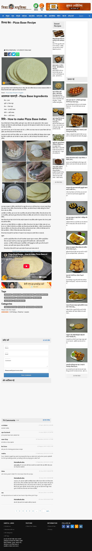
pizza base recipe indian (28, 294)
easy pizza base (8, 300)
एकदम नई (71, 79)
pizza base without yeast (41, 294)
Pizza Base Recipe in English (14, 92)
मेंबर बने (64, 16)
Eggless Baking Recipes (10, 307)
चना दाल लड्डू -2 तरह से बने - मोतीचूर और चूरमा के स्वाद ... (76, 218)
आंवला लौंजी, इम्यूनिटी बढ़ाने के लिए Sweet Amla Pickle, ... (58, 168)
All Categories (8, 532)
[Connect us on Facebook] (63, 526)
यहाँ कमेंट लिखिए (46, 420)
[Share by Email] (6, 54)
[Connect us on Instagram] (81, 526)
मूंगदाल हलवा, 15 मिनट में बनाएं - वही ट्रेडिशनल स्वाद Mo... (58, 67)
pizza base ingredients (10, 297)
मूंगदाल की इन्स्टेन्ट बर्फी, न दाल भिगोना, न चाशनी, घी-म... (76, 158)
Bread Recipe (8, 294)
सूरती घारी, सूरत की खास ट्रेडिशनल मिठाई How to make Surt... (58, 144)
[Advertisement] (26, 37)
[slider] (5, 312)
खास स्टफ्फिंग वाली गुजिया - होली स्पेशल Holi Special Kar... (58, 93)
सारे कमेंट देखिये (46, 340)
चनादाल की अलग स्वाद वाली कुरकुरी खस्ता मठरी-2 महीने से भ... (76, 188)
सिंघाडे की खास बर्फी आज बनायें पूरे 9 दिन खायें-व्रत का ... (58, 40)
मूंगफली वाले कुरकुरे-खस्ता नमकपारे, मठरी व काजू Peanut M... (76, 130)
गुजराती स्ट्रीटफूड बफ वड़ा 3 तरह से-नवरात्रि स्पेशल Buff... (75, 365)
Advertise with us (9, 529)
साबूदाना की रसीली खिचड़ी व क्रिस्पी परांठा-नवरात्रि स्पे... (75, 336)
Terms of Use (51, 526)
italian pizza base (37, 297)
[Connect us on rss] (76, 526)
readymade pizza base (19, 300)
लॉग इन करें (71, 16)
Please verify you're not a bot (14, 370)
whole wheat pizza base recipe (24, 297)
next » (48, 511)
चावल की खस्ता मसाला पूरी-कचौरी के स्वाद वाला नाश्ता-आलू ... (76, 306)
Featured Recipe (30, 307)
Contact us (8, 526)
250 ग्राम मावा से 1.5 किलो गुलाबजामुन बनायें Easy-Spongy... (76, 101)
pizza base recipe (17, 294)
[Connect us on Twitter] (72, 526)
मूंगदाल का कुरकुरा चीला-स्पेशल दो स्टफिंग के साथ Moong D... (76, 248)
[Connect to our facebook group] (68, 526)
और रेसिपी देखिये (58, 182)
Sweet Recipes (57, 24)
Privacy (50, 529)
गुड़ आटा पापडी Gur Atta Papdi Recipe (74, 276)
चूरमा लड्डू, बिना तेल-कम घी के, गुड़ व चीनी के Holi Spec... (58, 120)
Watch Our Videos (31, 526)
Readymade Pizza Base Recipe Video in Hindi (26, 251)
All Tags (7, 536)
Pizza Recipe (39, 307)
